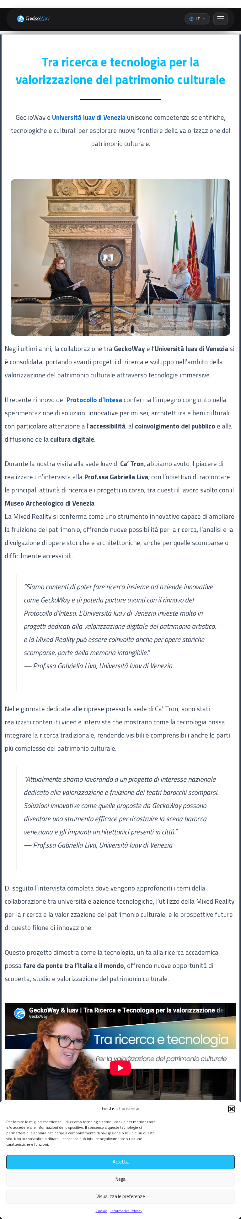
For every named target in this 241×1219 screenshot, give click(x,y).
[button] (231, 1109)
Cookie (101, 1211)
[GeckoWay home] (32, 19)
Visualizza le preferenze (120, 1196)
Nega (120, 1179)
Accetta (121, 1161)
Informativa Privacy (126, 1211)
